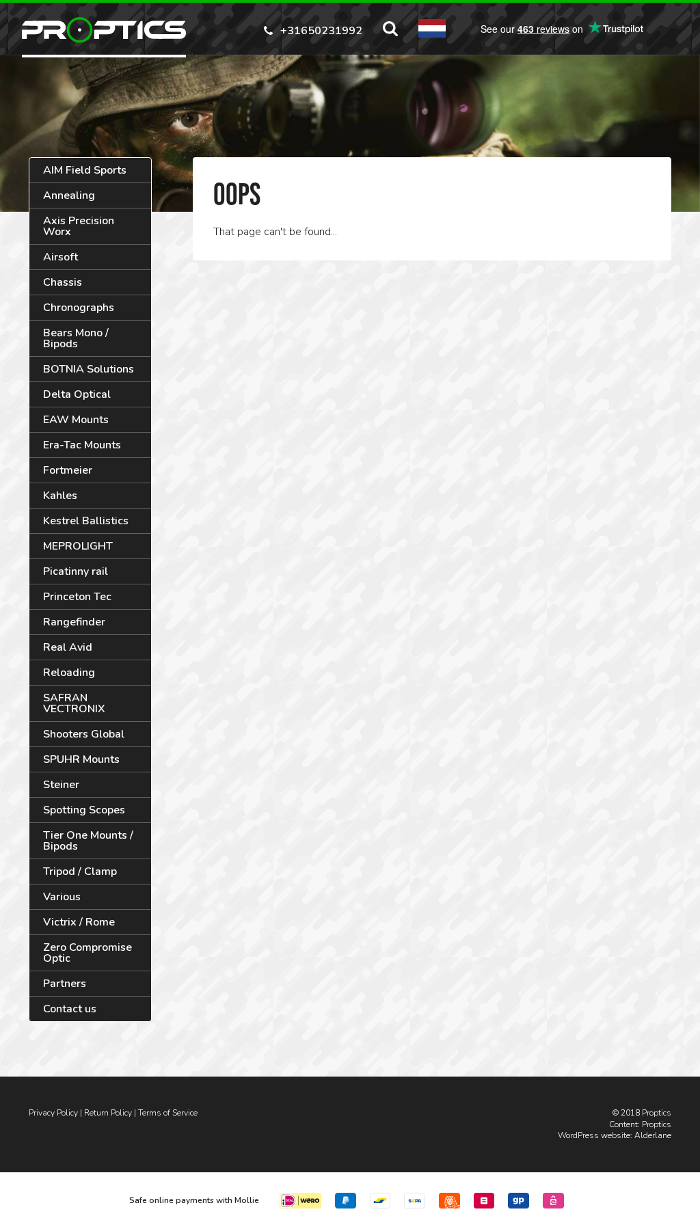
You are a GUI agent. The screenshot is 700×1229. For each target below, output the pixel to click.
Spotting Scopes (84, 810)
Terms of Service (168, 1112)
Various (62, 896)
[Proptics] (104, 30)
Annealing (69, 195)
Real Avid (67, 647)
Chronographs (78, 307)
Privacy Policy (53, 1112)
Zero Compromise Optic (87, 953)
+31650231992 (321, 29)
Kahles (60, 495)
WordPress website (594, 1135)
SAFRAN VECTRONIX (74, 703)
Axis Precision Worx (78, 226)
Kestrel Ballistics (86, 520)
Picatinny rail (75, 571)
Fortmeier (67, 470)
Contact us (69, 1008)
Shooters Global (83, 734)
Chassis (62, 282)
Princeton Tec (77, 596)
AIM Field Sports (84, 170)
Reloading (69, 672)
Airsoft (60, 257)
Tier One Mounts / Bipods (88, 841)
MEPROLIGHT (78, 546)
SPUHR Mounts (81, 759)
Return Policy (108, 1112)
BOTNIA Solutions (88, 369)
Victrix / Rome (79, 922)
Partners (64, 983)
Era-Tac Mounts (82, 445)
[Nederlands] (432, 28)
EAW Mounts (76, 419)
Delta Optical (77, 394)
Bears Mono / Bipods (76, 338)
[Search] (390, 28)
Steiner (61, 784)
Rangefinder (74, 622)
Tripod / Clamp (80, 871)
